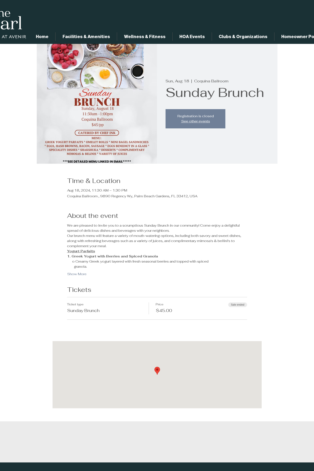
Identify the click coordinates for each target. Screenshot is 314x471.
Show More (77, 274)
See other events (195, 121)
